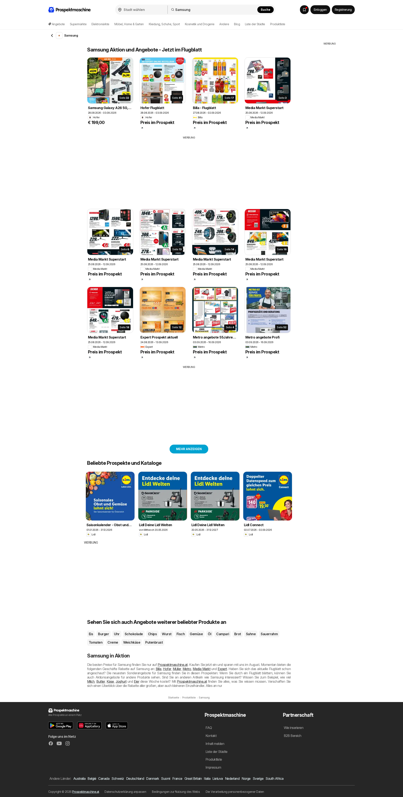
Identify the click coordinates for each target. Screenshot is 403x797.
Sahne (251, 634)
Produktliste (277, 24)
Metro (187, 669)
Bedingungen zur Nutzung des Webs (176, 791)
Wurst (166, 634)
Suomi (165, 778)
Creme (112, 642)
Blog (237, 24)
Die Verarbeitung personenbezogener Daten (235, 791)
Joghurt (121, 681)
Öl (209, 634)
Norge (246, 778)
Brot (237, 634)
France (177, 778)
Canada (103, 778)
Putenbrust (154, 642)
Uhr (116, 634)
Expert (222, 669)
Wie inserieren (294, 728)
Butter (100, 681)
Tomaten (95, 642)
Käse (110, 681)
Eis (91, 634)
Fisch (181, 634)
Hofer (167, 669)
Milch (90, 681)
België (92, 778)
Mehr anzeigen (189, 449)
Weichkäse (131, 642)
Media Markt (201, 669)
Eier (136, 681)
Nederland (232, 778)
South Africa (275, 778)
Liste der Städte (255, 24)
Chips (152, 634)
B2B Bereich (292, 736)
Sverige (258, 778)
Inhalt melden (214, 744)
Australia (79, 778)
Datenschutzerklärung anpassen (125, 791)
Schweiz (117, 778)
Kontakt (210, 736)
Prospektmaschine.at (172, 665)
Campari (222, 634)
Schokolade (134, 634)
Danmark (152, 778)
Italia (207, 778)
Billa (158, 669)
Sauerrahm (269, 634)
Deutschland (135, 778)
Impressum (213, 767)
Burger (103, 634)
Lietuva (217, 778)
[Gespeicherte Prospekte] (304, 9)
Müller (177, 669)
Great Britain (193, 778)
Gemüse (196, 634)
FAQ (208, 728)
